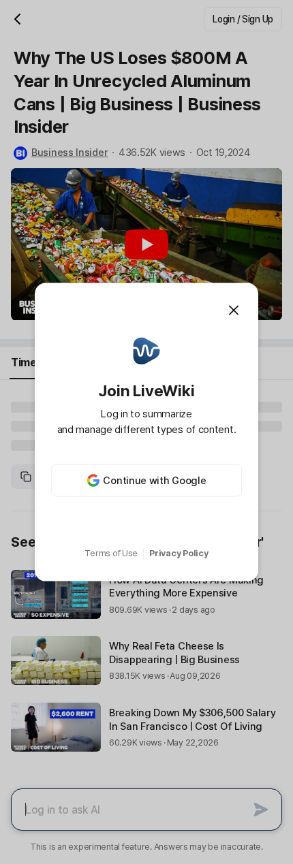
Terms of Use (111, 553)
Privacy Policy (178, 553)
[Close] (233, 309)
